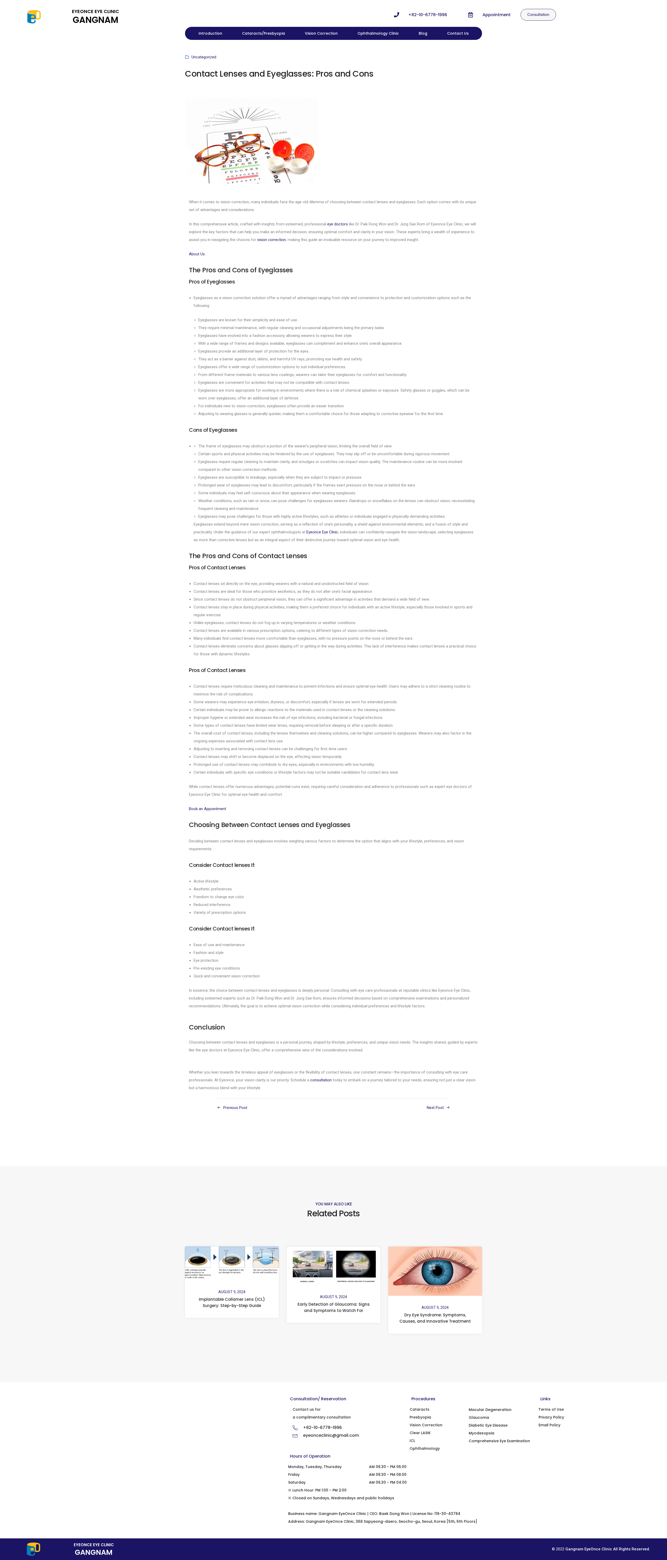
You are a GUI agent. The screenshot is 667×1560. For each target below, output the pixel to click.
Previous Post (235, 1107)
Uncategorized (204, 57)
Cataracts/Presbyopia (263, 33)
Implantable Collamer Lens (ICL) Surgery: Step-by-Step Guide (232, 1303)
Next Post (435, 1107)
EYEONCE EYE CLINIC (95, 11)
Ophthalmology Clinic (378, 33)
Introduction (210, 33)
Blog (423, 33)
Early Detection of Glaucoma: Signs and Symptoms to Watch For (334, 1307)
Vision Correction (321, 33)
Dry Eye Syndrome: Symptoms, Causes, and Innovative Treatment (435, 1318)
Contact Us (458, 33)
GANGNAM (95, 20)
